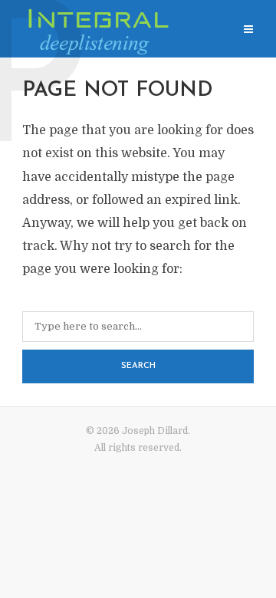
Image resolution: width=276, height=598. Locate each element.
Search (138, 366)
